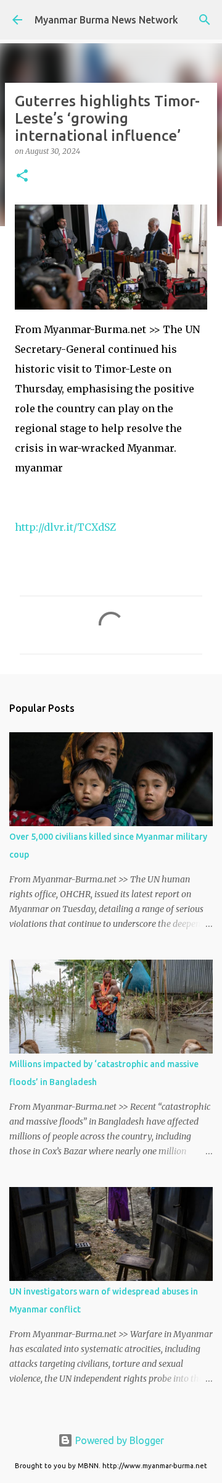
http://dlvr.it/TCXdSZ (65, 527)
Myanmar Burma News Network (106, 19)
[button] (22, 176)
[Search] (204, 20)
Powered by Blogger (118, 1440)
